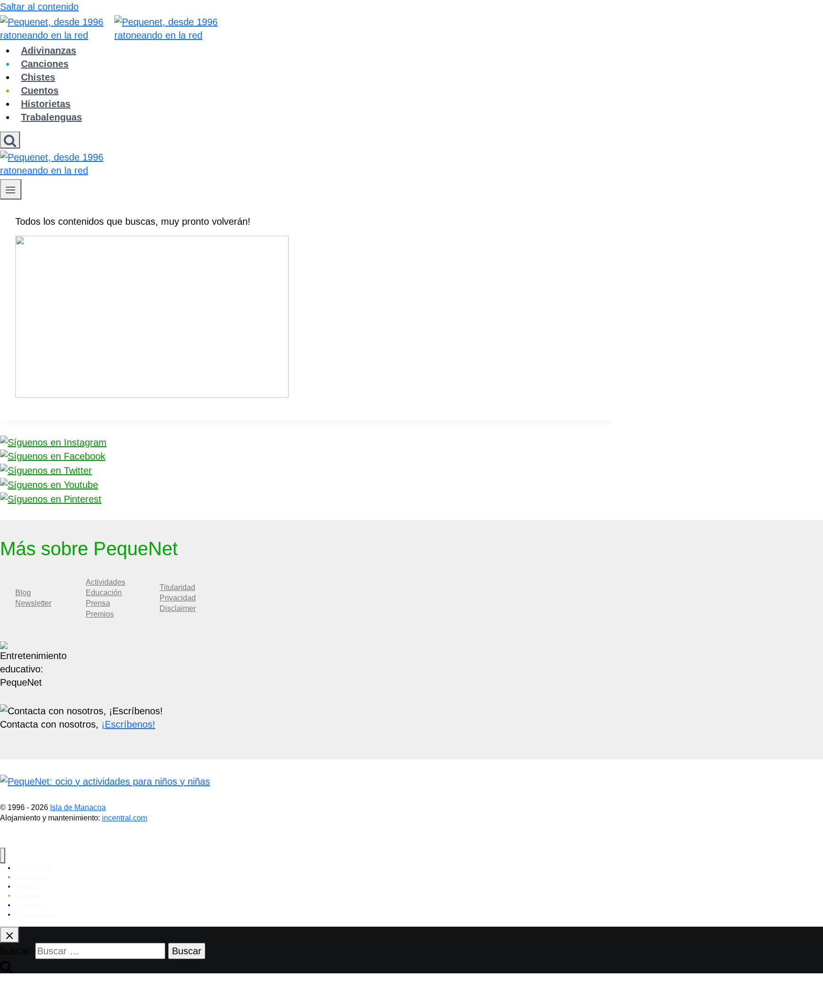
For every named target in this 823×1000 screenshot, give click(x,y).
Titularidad (177, 587)
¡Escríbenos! (128, 724)
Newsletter (33, 603)
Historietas (45, 104)
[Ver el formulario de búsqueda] (10, 140)
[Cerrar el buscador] (9, 935)
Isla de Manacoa (78, 807)
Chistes (38, 77)
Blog (23, 593)
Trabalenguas (51, 117)
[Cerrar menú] (2, 855)
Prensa (98, 603)
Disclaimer (178, 608)
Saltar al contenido (39, 6)
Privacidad (178, 598)
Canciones (45, 64)
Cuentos (40, 90)
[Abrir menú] (10, 189)
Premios (100, 614)
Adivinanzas (48, 50)
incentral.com (124, 818)
